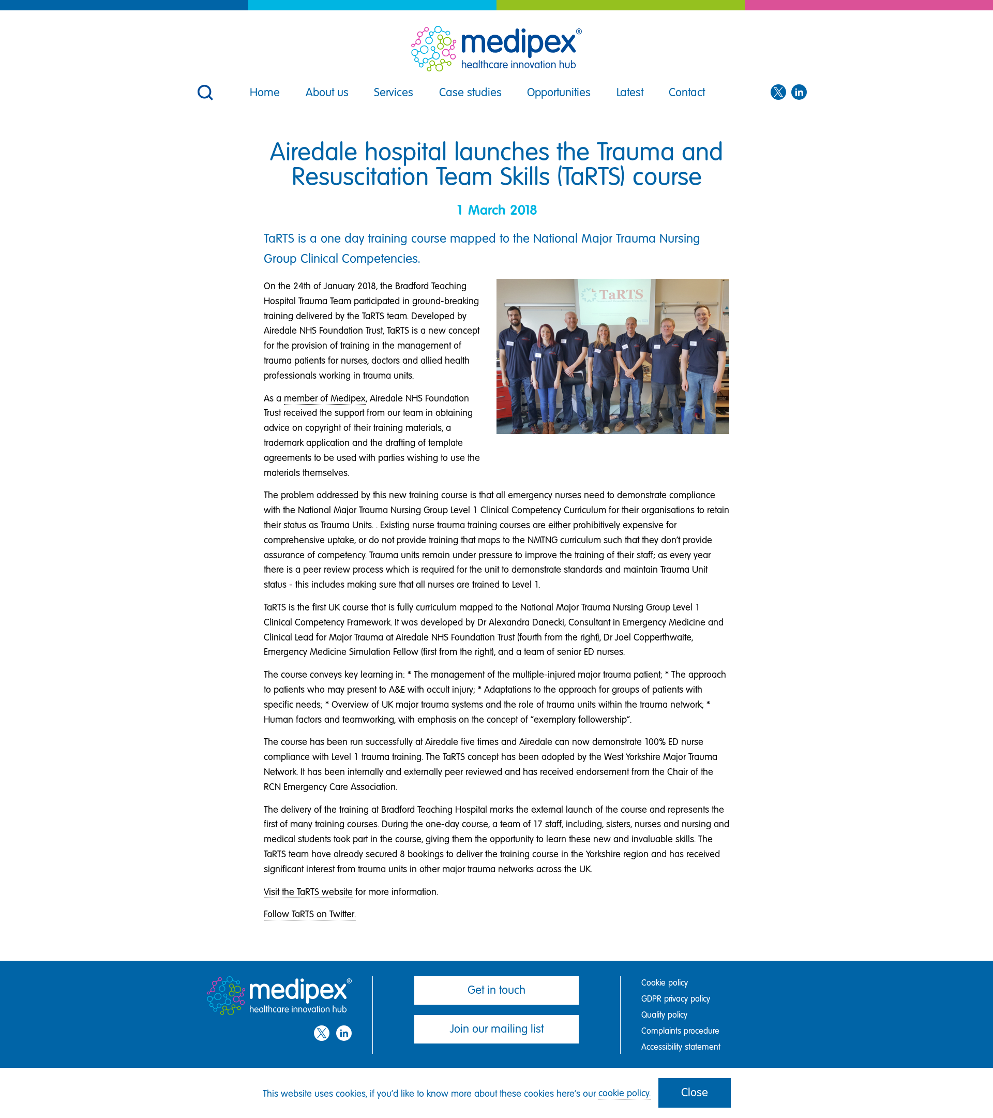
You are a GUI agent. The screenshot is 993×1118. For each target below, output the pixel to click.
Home (265, 92)
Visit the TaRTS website (308, 892)
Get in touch (496, 990)
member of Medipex (325, 398)
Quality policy (664, 1015)
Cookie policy (664, 983)
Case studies (470, 92)
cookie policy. (624, 1093)
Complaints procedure (680, 1031)
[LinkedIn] (799, 92)
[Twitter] (778, 92)
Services (393, 92)
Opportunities (559, 92)
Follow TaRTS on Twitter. (310, 914)
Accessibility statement (680, 1047)
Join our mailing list (497, 1029)
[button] (204, 85)
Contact (687, 92)
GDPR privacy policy (675, 999)
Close (694, 1092)
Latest (629, 92)
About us (327, 92)
